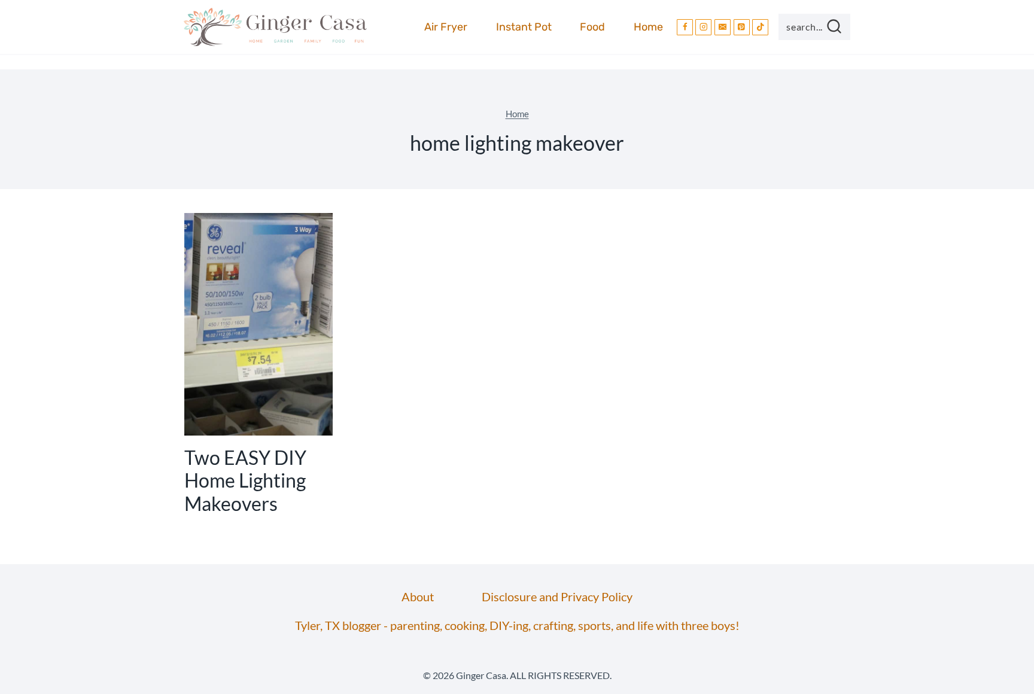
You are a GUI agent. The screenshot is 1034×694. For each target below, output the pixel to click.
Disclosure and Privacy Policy (557, 596)
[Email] (722, 27)
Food (592, 27)
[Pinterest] (742, 27)
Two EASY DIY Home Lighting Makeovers (245, 480)
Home (648, 27)
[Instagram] (703, 27)
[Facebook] (685, 27)
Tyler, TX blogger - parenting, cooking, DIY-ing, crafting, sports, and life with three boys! (517, 625)
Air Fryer (445, 27)
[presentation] (258, 324)
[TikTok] (760, 27)
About (418, 596)
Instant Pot (524, 27)
